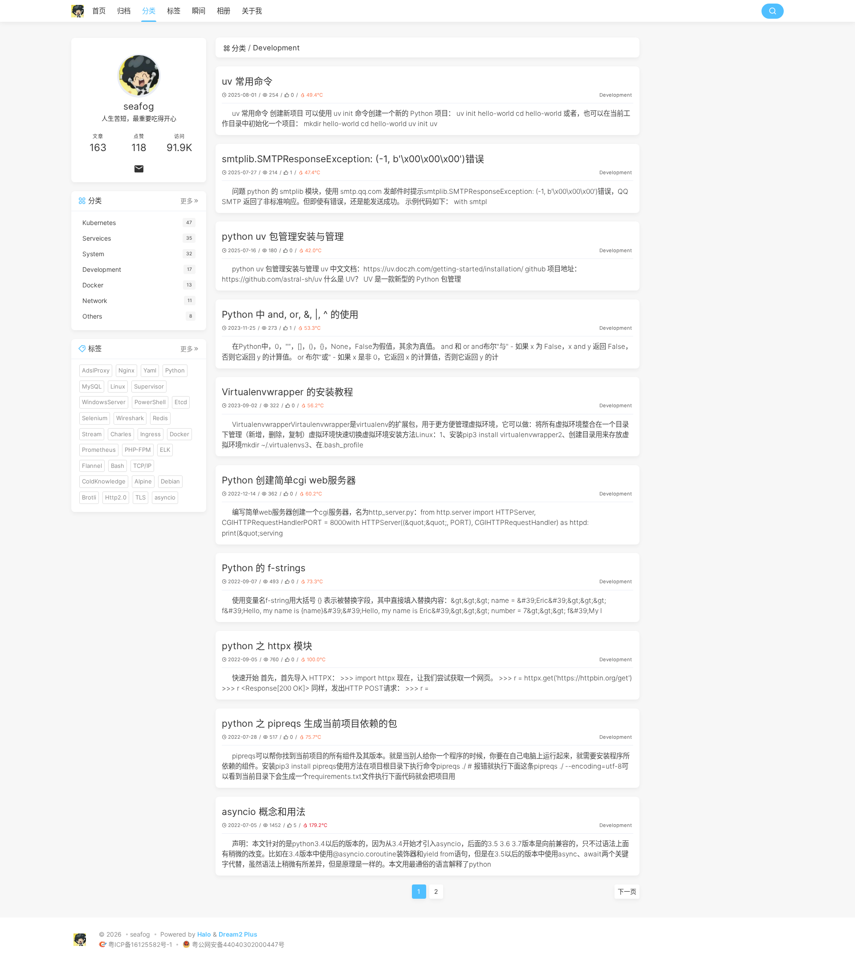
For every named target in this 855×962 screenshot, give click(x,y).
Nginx (126, 370)
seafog (140, 934)
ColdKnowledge (104, 481)
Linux (117, 385)
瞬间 (198, 11)
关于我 (252, 11)
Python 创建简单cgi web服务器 (289, 480)
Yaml (149, 370)
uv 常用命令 (247, 81)
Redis (160, 417)
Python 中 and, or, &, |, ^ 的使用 (290, 314)
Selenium (94, 417)
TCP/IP (142, 465)
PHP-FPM (138, 449)
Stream (92, 433)
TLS (140, 496)
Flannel (92, 465)
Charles (120, 433)
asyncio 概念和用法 (263, 811)
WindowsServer (104, 401)
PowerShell (150, 401)
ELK (165, 449)
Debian (170, 481)
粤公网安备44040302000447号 (238, 944)
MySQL (92, 385)
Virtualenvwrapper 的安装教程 (287, 391)
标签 (173, 11)
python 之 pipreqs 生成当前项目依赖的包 (309, 723)
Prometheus (99, 449)
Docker (179, 433)
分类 (148, 11)
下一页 (627, 891)
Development (615, 95)
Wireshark (130, 417)
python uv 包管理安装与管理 (283, 236)
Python (175, 370)
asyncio (165, 496)
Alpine (143, 481)
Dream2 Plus (238, 934)
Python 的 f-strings (263, 567)
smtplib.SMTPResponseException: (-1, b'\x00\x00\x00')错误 (353, 158)
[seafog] (80, 11)
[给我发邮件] (138, 169)
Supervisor (149, 385)
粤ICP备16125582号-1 (141, 944)
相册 (223, 11)
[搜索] (772, 11)
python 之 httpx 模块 (267, 645)
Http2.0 (115, 496)
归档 (123, 11)
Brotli (89, 496)
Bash (117, 465)
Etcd (181, 401)
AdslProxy (96, 370)
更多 (186, 200)
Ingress (150, 433)
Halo (204, 934)
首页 (99, 11)
